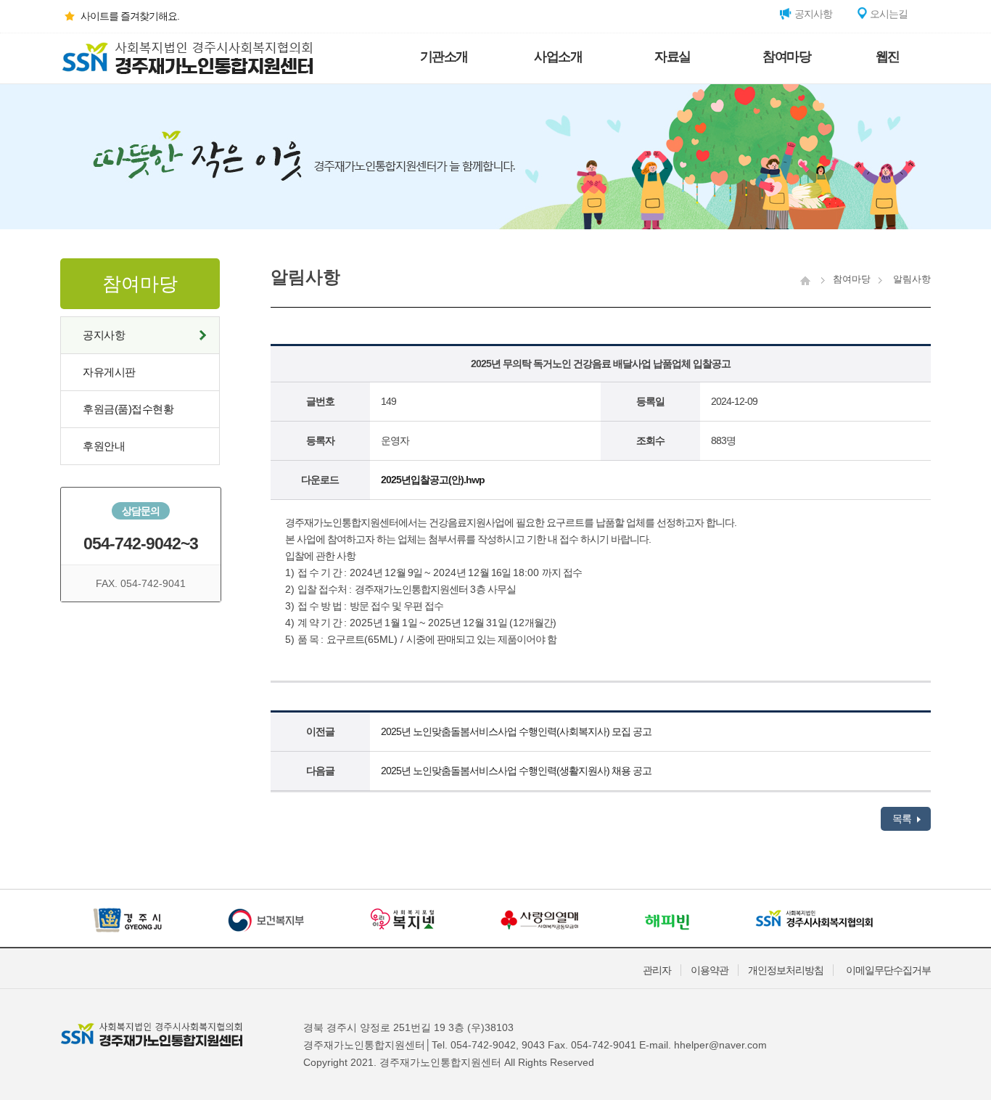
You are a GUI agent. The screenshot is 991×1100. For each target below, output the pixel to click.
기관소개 (444, 56)
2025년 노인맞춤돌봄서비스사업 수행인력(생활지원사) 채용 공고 (516, 770)
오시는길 (888, 14)
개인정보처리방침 (785, 970)
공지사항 (812, 14)
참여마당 (786, 56)
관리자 (657, 970)
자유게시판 (109, 372)
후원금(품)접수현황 (128, 409)
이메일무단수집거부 (888, 970)
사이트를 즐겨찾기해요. (130, 16)
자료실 (672, 56)
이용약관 (709, 970)
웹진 (888, 56)
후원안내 (104, 446)
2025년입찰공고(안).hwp (433, 479)
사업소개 (558, 56)
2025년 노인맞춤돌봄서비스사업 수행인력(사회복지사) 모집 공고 (516, 731)
